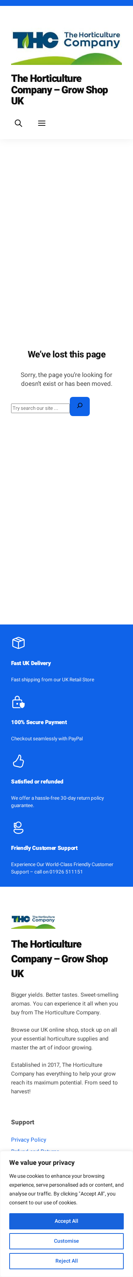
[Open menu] (41, 123)
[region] (66, 1214)
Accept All (66, 1221)
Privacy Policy (28, 1140)
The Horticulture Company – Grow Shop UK (59, 90)
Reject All (66, 1261)
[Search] (80, 406)
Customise (66, 1241)
